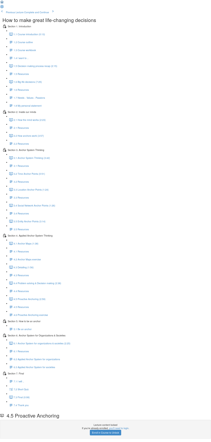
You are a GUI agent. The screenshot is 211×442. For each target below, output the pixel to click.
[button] (2, 3)
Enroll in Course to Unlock (105, 432)
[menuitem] (2, 7)
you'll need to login (119, 428)
